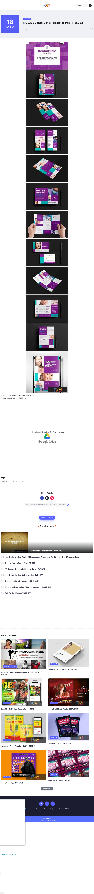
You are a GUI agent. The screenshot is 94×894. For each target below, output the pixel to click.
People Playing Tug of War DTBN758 (20, 563)
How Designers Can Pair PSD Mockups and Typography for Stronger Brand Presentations (42, 557)
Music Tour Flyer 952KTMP (12, 783)
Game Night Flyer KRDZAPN (59, 743)
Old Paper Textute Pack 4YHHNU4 (47, 551)
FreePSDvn (47, 818)
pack (21, 482)
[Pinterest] (41, 803)
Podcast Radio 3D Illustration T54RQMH (22, 581)
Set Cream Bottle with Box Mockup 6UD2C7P (24, 575)
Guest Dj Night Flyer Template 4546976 (17, 709)
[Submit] (90, 5)
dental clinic (13, 482)
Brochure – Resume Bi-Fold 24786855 (64, 670)
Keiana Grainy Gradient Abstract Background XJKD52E (28, 587)
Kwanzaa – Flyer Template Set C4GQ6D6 (18, 746)
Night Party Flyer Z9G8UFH (59, 780)
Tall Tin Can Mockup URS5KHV (18, 593)
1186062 (4, 482)
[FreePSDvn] (46, 5)
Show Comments (47, 517)
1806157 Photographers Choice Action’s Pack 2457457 (20, 673)
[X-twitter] (47, 803)
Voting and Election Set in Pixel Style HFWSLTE (25, 569)
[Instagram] (52, 803)
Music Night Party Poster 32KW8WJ (63, 709)
